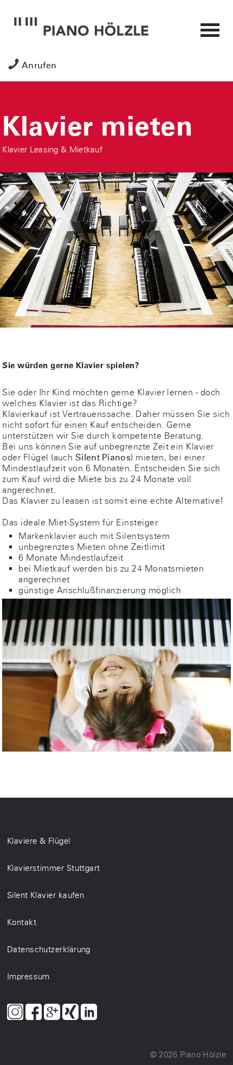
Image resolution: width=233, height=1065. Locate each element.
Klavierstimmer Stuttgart (53, 868)
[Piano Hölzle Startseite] (81, 27)
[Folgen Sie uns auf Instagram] (15, 1013)
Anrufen (39, 65)
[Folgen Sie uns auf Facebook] (33, 1013)
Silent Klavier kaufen (45, 895)
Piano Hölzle (203, 1055)
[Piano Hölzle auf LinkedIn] (89, 1013)
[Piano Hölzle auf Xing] (70, 1013)
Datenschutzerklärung (48, 949)
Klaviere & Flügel (38, 841)
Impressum (28, 976)
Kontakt (21, 922)
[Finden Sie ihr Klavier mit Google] (52, 1013)
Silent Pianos (103, 457)
